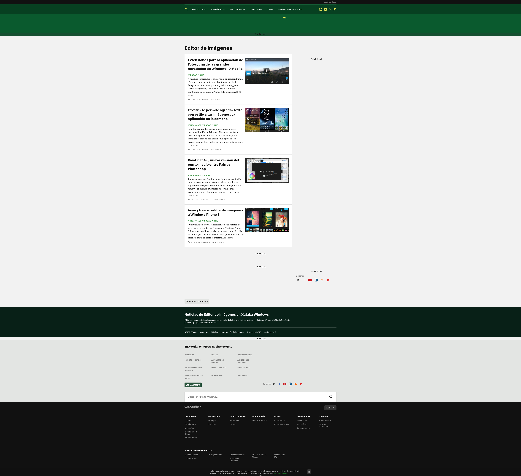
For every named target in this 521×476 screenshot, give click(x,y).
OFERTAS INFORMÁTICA (290, 9)
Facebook (304, 279)
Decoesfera (301, 424)
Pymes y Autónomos (324, 425)
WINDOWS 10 (199, 9)
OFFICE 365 (256, 9)
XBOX (270, 9)
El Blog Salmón (325, 420)
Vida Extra (212, 424)
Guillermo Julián (203, 199)
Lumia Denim (217, 375)
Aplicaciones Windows (199, 175)
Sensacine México (237, 454)
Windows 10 (242, 375)
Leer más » (193, 145)
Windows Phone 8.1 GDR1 (194, 377)
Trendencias (302, 420)
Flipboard (334, 9)
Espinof (233, 424)
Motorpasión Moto (282, 424)
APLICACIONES (237, 9)
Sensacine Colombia (234, 459)
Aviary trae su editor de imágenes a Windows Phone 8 (215, 212)
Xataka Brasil (190, 458)
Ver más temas (193, 385)
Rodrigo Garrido (202, 242)
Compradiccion (303, 428)
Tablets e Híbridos (193, 359)
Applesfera (189, 428)
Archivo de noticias (198, 301)
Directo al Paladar (259, 420)
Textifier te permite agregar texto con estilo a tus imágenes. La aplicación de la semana (215, 114)
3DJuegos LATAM (215, 454)
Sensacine (234, 420)
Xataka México (191, 454)
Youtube (325, 9)
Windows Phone (196, 75)
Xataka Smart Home (191, 432)
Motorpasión (279, 420)
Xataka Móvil (190, 424)
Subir (328, 407)
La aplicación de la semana (232, 332)
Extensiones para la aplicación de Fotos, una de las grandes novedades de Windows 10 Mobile (215, 64)
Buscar (330, 396)
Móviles (214, 332)
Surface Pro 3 (270, 332)
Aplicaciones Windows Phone (203, 125)
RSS (322, 279)
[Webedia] (330, 2)
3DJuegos (212, 420)
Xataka (188, 420)
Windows (204, 332)
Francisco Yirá (200, 99)
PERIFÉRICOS (218, 9)
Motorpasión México (279, 455)
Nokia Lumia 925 (254, 332)
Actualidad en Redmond (217, 361)
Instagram (320, 9)
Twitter (330, 9)
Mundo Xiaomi (191, 437)
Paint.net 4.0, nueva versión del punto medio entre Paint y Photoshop (213, 164)
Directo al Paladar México (259, 455)
